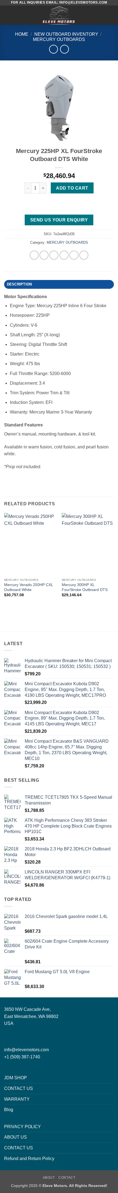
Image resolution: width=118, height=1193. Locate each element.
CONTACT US (18, 1088)
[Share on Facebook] (44, 255)
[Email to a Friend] (64, 255)
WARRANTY (17, 1099)
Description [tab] (19, 284)
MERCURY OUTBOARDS (59, 39)
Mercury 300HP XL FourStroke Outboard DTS (85, 587)
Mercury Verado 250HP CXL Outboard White (28, 587)
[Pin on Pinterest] (73, 255)
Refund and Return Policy (29, 1158)
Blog (8, 1109)
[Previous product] (64, 49)
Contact (66, 1178)
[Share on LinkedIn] (83, 255)
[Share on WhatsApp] (34, 255)
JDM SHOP (15, 1077)
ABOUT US (15, 1137)
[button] (7, 15)
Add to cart (72, 188)
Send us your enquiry (59, 220)
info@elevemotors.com (26, 1049)
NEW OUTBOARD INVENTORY (66, 34)
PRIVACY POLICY (22, 1126)
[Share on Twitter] (53, 255)
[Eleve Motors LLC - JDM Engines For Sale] (59, 15)
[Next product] (53, 49)
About (49, 1178)
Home (21, 34)
